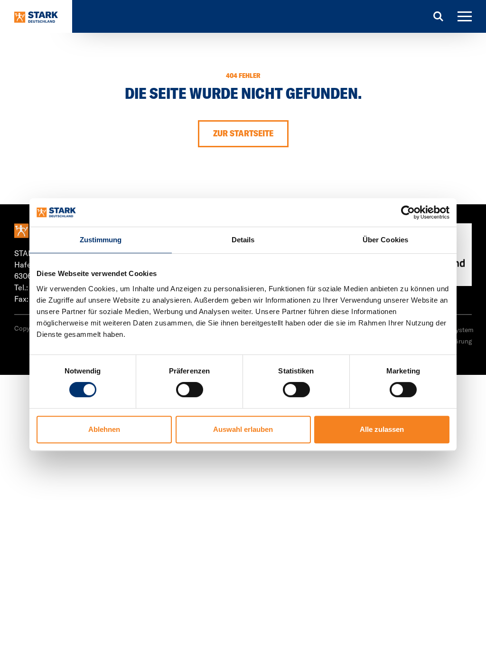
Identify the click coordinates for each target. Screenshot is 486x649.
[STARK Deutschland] (36, 16)
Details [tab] (243, 240)
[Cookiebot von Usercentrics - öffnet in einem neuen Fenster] (407, 212)
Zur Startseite (243, 133)
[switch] (189, 389)
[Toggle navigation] (465, 16)
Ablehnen (104, 429)
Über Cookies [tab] (385, 240)
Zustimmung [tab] (101, 240)
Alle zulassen (382, 429)
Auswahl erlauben (243, 429)
